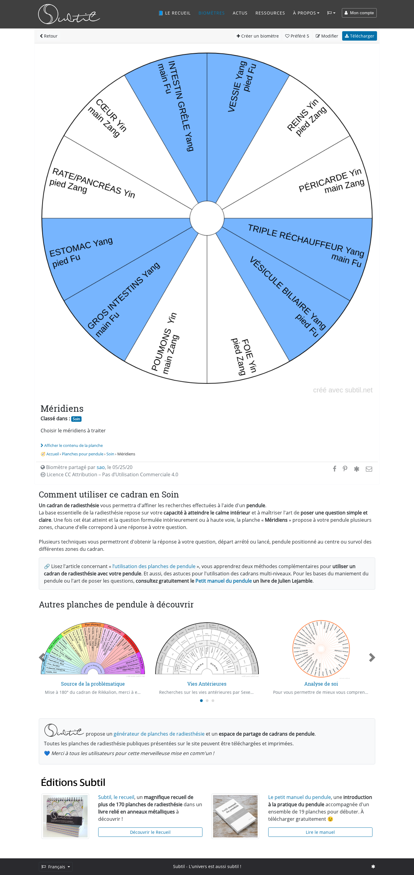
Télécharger (361, 36)
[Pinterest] (345, 468)
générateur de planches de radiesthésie (159, 733)
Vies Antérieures (206, 683)
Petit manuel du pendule (223, 580)
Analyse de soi (321, 683)
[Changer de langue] (331, 13)
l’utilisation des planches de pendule (153, 566)
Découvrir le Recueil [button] (150, 832)
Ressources (270, 13)
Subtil (179, 866)
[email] (368, 468)
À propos (304, 13)
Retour (50, 36)
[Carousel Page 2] (207, 700)
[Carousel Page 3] (213, 700)
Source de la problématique (93, 683)
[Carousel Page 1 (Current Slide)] (201, 700)
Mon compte (361, 12)
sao (101, 467)
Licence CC (111, 474)
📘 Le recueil (174, 13)
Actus (240, 13)
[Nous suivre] (373, 866)
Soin (76, 418)
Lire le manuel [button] (320, 832)
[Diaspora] (356, 468)
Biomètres (212, 13)
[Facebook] (334, 468)
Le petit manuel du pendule (299, 797)
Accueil (52, 454)
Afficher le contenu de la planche (73, 445)
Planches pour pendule (82, 454)
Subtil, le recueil (116, 797)
